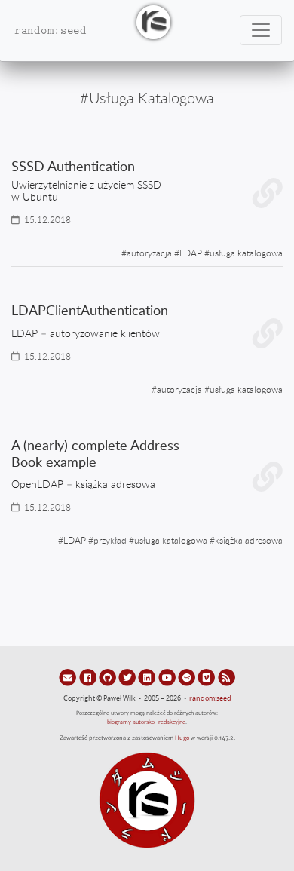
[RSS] (226, 677)
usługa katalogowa (246, 253)
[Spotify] (188, 677)
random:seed (210, 698)
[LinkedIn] (148, 677)
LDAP (190, 253)
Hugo (182, 738)
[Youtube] (168, 677)
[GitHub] (108, 677)
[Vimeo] (207, 677)
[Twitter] (128, 677)
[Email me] (68, 677)
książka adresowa (249, 540)
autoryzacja (149, 253)
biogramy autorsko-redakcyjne (146, 722)
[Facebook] (88, 677)
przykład (110, 540)
